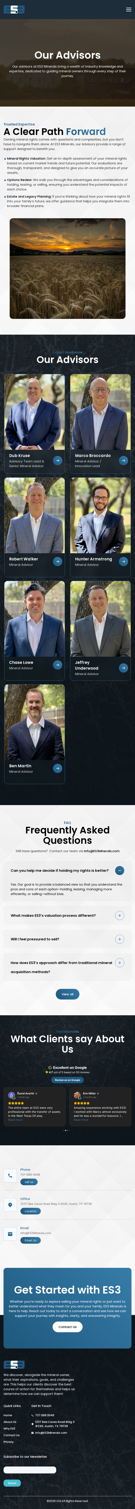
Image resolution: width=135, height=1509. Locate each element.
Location (30, 1211)
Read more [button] (15, 1120)
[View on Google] (11, 1095)
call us (29, 1182)
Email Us (30, 1240)
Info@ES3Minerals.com (102, 851)
